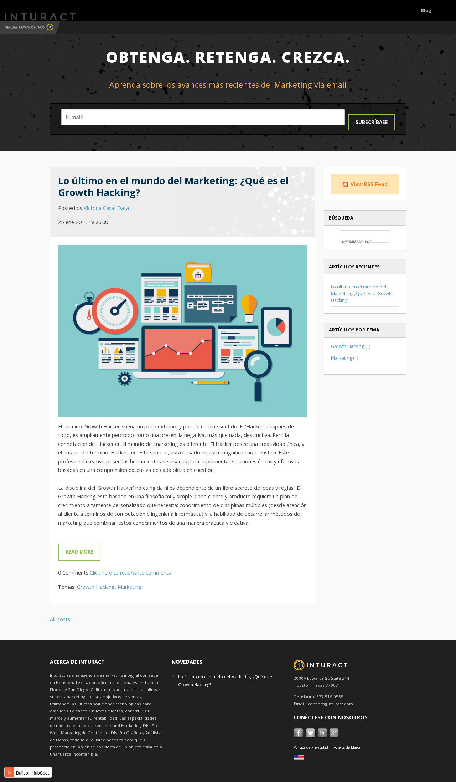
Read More (79, 552)
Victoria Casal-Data (106, 208)
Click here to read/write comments (130, 572)
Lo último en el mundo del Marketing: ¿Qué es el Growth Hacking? (173, 186)
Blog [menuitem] (426, 10)
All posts (60, 619)
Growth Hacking (96, 586)
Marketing (129, 586)
